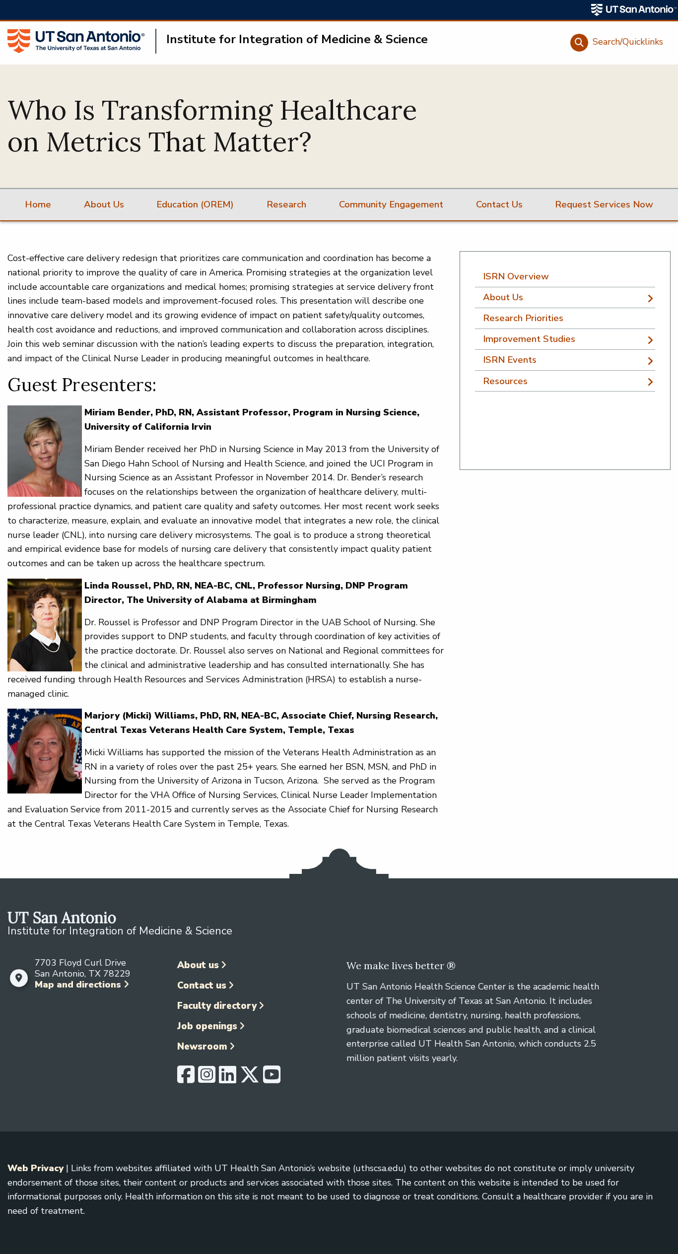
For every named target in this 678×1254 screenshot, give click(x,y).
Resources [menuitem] (505, 381)
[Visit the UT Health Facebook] (186, 1078)
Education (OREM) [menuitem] (195, 204)
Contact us (201, 985)
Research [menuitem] (286, 204)
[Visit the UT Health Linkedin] (227, 1078)
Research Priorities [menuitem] (523, 318)
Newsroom (202, 1046)
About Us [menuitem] (104, 204)
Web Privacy (35, 1168)
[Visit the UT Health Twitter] (250, 1078)
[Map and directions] (18, 978)
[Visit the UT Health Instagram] (206, 1078)
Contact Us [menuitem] (499, 204)
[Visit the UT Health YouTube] (271, 1078)
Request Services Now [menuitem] (604, 204)
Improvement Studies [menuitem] (529, 338)
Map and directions (78, 984)
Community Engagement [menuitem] (391, 204)
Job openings (207, 1026)
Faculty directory (217, 1005)
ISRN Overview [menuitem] (516, 276)
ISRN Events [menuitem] (510, 359)
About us (198, 965)
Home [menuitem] (38, 204)
